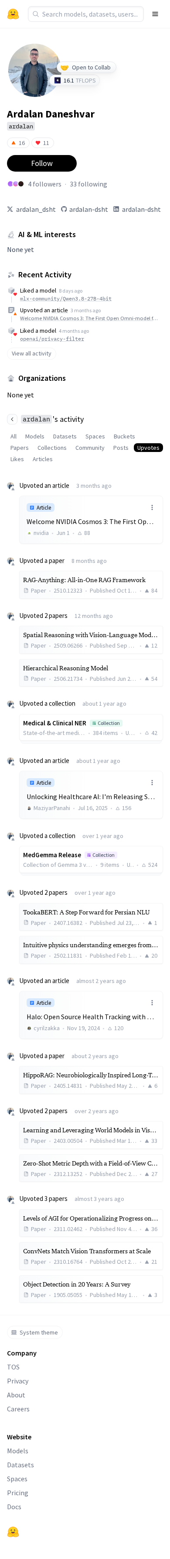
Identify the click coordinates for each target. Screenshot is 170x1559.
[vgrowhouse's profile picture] (15, 183)
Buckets (124, 436)
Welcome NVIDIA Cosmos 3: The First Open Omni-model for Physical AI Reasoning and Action (90, 318)
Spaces (95, 436)
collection (62, 703)
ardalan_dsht (36, 209)
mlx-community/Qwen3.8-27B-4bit (66, 298)
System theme (39, 1332)
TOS (13, 1366)
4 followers (44, 183)
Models (34, 436)
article (59, 310)
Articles (43, 459)
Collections (52, 448)
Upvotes (148, 448)
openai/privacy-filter (52, 338)
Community (90, 448)
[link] (91, 519)
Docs (14, 1506)
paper (57, 560)
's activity (53, 419)
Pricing (17, 1492)
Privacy (17, 1380)
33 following (88, 183)
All (13, 436)
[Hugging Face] (13, 1532)
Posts (121, 448)
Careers (18, 1408)
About (16, 1394)
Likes (17, 459)
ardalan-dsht (88, 209)
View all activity (31, 353)
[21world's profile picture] (20, 183)
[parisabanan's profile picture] (10, 183)
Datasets (65, 436)
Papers (19, 448)
